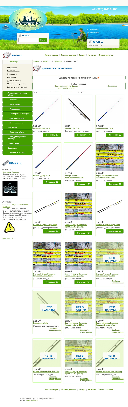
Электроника (13, 143)
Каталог (46, 61)
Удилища (14, 62)
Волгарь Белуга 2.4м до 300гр (45, 225)
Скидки (82, 55)
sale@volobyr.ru (32, 400)
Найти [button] (43, 40)
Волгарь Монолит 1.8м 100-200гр (109, 372)
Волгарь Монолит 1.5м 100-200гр (46, 372)
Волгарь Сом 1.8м (72, 128)
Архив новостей (7, 238)
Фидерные (12, 67)
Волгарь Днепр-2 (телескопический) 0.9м (74, 176)
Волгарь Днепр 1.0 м (41, 128)
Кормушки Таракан (10, 172)
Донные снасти (14, 81)
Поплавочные (13, 71)
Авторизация (94, 29)
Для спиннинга (16, 123)
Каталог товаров (51, 55)
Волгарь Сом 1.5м (40, 323)
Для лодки (12, 127)
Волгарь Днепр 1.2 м (41, 176)
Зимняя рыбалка (17, 153)
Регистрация (94, 32)
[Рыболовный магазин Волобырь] (28, 30)
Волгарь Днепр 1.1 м (104, 128)
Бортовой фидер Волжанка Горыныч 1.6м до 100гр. (107, 275)
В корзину (50, 135)
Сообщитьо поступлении (118, 282)
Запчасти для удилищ (17, 87)
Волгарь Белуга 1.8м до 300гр (108, 225)
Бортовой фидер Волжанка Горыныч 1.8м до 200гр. (107, 176)
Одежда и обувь (17, 132)
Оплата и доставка (68, 55)
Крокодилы (112, 86)
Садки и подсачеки (16, 118)
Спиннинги (12, 74)
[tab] (17, 62)
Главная (35, 61)
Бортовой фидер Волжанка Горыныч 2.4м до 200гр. (44, 275)
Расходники (15, 104)
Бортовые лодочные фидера (66, 86)
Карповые (11, 77)
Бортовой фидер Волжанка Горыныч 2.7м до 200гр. (76, 275)
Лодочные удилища (66, 88)
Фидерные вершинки (16, 84)
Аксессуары (15, 109)
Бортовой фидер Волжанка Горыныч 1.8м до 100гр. (76, 324)
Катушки (13, 100)
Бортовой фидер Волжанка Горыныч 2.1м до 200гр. (76, 226)
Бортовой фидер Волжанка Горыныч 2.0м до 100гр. (107, 324)
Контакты (92, 55)
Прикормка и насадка (19, 114)
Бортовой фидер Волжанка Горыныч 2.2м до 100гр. (76, 373)
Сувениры (12, 148)
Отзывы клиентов (106, 55)
